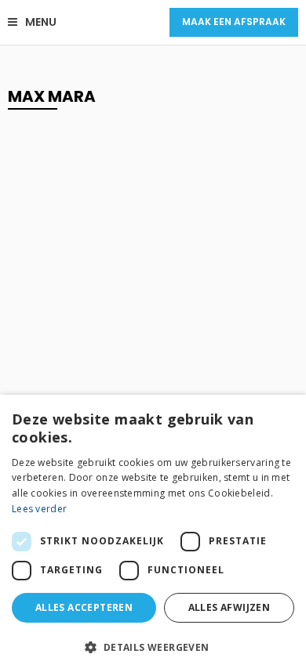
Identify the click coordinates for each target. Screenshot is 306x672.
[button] (153, 646)
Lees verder (39, 508)
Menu (40, 22)
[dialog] (153, 533)
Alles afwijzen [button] (229, 607)
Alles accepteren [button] (84, 607)
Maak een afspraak (234, 21)
